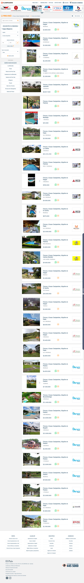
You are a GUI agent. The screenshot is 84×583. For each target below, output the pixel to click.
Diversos (70, 548)
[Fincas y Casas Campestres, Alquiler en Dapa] (31, 133)
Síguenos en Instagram (51, 553)
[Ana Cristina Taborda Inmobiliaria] (37, 9)
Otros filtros (10, 46)
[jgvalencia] (76, 56)
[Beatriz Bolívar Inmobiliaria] (78, 9)
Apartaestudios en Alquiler (32, 543)
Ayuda (51, 548)
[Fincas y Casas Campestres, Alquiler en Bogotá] (31, 428)
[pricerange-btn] (17, 42)
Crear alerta (11, 55)
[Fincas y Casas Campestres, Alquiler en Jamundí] (31, 87)
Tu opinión (83, 290)
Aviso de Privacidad (9, 569)
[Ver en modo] (72, 16)
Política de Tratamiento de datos (12, 567)
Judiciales (71, 550)
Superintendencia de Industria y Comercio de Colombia (16, 575)
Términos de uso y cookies (11, 571)
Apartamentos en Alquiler (32, 538)
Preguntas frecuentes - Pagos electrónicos (14, 573)
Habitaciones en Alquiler (32, 545)
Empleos (70, 545)
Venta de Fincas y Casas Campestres (13, 548)
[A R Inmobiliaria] (16, 9)
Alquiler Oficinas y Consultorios (32, 548)
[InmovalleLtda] (76, 506)
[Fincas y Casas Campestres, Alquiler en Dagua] (31, 24)
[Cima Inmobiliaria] (58, 9)
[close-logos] (42, 12)
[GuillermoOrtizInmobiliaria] (76, 243)
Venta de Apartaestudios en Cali (13, 543)
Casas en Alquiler (32, 541)
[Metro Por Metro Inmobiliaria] (6, 9)
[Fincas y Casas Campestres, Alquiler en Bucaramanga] (31, 397)
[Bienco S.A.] (26, 9)
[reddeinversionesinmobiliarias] (76, 87)
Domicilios (51, 543)
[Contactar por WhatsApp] (56, 30)
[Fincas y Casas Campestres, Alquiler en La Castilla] (31, 195)
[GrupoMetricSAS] (76, 227)
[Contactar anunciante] (58, 30)
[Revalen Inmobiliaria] (47, 9)
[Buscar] (18, 20)
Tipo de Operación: (10, 30)
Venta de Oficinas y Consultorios (13, 545)
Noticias (51, 2)
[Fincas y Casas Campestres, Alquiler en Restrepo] (31, 118)
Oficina (51, 538)
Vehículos (71, 543)
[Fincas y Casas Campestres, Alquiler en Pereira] (31, 366)
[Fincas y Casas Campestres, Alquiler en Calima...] (31, 257)
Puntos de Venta (52, 541)
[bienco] (76, 367)
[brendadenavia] (76, 274)
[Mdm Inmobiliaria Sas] (68, 9)
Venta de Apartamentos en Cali (13, 541)
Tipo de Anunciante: (5, 50)
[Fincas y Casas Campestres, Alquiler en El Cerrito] (31, 211)
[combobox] (10, 20)
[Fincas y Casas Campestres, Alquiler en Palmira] (31, 40)
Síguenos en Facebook (52, 550)
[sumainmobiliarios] (76, 522)
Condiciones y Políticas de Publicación (13, 565)
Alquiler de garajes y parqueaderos (32, 550)
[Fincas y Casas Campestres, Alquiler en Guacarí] (31, 56)
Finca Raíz (35, 2)
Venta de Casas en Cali (13, 538)
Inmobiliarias (43, 2)
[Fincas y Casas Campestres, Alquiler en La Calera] (31, 149)
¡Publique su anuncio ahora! (71, 538)
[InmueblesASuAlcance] (76, 25)
